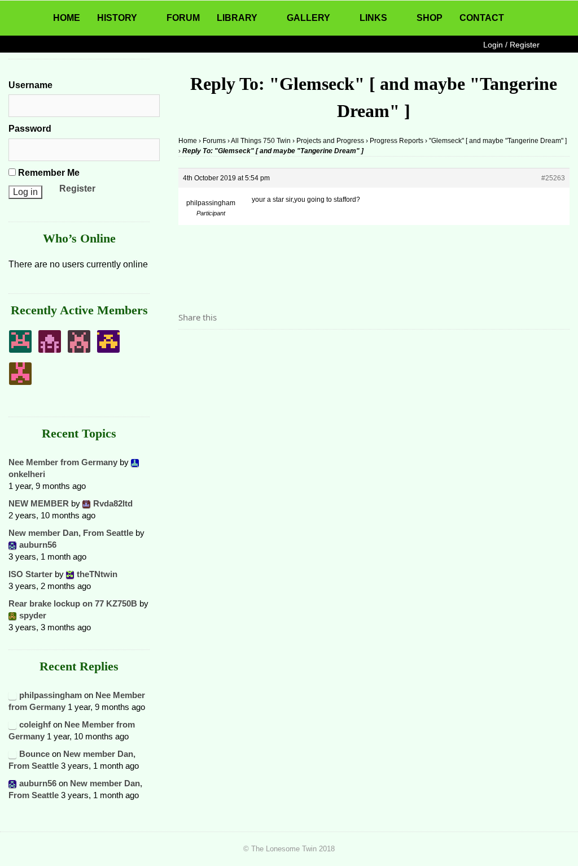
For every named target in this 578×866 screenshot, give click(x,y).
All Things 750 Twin (261, 141)
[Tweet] (214, 348)
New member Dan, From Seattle (70, 533)
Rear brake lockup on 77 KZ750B (72, 603)
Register (77, 188)
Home (187, 141)
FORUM (183, 18)
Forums (214, 141)
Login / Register (511, 44)
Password (29, 128)
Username (30, 85)
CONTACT (481, 18)
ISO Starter (30, 574)
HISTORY (117, 18)
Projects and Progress (330, 141)
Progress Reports (396, 141)
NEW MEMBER (38, 503)
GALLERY (308, 18)
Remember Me (48, 172)
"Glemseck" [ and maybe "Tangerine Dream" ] (498, 141)
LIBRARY (237, 18)
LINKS (373, 18)
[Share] (190, 348)
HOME (66, 18)
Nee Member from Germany (62, 462)
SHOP (430, 18)
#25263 (553, 178)
